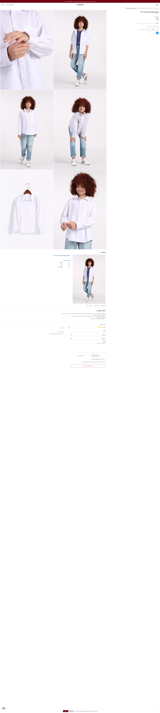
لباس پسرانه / (144, 8)
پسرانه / (148, 8)
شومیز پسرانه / (139, 8)
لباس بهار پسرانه (89, 305)
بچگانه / (151, 8)
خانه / (157, 8)
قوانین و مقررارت (94, 361)
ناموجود (153, 29)
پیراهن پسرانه (96, 305)
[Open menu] (157, 4)
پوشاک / (154, 8)
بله (65, 711)
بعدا (71, 711)
